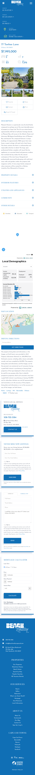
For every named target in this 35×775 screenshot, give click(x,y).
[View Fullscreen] (3, 322)
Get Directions (17, 347)
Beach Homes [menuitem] (17, 669)
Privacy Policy (22, 470)
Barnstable (20, 390)
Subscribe (12, 477)
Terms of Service (7, 548)
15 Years (14, 567)
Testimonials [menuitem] (17, 718)
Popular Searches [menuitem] (17, 674)
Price (5, 572)
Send (12, 540)
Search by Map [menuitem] (17, 671)
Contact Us (12, 429)
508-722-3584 (10, 417)
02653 (5, 393)
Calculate (12, 595)
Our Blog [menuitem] (17, 720)
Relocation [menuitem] (17, 693)
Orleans (27, 390)
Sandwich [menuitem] (17, 749)
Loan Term (6, 563)
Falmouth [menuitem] (17, 744)
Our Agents (25, 427)
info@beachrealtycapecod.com (14, 643)
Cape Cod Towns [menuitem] (17, 737)
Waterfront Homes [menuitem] (17, 667)
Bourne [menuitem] (17, 742)
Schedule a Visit (24, 493)
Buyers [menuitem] (17, 689)
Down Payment (8, 579)
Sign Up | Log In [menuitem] (17, 725)
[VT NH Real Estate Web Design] (17, 763)
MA (14, 390)
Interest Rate (7, 585)
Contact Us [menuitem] (17, 722)
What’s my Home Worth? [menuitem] (17, 696)
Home (3, 390)
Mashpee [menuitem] (17, 747)
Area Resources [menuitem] (17, 700)
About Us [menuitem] (17, 715)
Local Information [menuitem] (17, 703)
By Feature (6, 10)
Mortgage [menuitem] (17, 698)
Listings (8, 390)
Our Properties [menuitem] (17, 664)
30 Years (7, 567)
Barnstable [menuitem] (17, 740)
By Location (7, 17)
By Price (5, 23)
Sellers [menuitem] (17, 691)
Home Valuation (15, 36)
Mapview (12, 29)
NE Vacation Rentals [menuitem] (17, 676)
